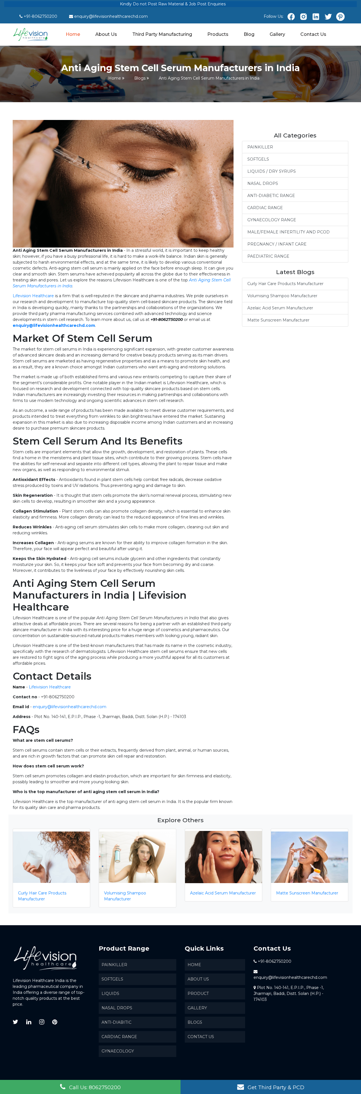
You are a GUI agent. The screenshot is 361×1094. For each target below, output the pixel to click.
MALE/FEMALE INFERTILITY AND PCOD (288, 232)
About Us (106, 34)
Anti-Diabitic (116, 1022)
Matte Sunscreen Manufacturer (278, 320)
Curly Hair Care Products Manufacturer (285, 283)
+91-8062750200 (40, 16)
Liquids (110, 993)
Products (217, 34)
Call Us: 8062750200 (94, 1087)
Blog (249, 34)
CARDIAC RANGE (265, 207)
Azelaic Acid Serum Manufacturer (280, 307)
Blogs (140, 78)
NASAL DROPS (262, 183)
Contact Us (313, 34)
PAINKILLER (260, 147)
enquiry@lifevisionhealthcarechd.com (111, 16)
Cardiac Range (119, 1036)
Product (198, 993)
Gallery (277, 34)
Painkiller (114, 964)
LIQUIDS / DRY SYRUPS (271, 171)
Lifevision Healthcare (33, 295)
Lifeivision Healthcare (50, 687)
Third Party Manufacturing (162, 34)
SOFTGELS (258, 159)
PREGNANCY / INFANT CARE (277, 244)
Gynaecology (118, 1051)
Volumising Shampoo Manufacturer (282, 295)
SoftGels (112, 979)
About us (198, 979)
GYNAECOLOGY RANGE (271, 219)
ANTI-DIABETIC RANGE (271, 195)
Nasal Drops (117, 1007)
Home (73, 34)
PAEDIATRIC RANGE (268, 256)
